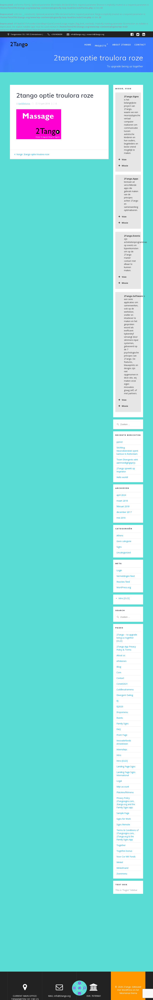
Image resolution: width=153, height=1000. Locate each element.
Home (87, 44)
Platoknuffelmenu (125, 792)
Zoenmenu (122, 873)
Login (119, 570)
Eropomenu (122, 712)
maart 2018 (122, 500)
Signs (119, 546)
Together (121, 845)
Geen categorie (124, 541)
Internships (122, 749)
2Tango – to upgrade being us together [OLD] (127, 637)
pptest (120, 442)
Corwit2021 (122, 683)
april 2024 (121, 495)
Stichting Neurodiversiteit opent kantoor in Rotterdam (127, 450)
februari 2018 (123, 506)
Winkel (120, 862)
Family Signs (122, 723)
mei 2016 (121, 517)
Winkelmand (122, 868)
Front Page (122, 734)
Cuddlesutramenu (125, 689)
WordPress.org (124, 587)
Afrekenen (121, 661)
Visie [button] (124, 159)
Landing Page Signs (126, 766)
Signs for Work (124, 818)
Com (119, 672)
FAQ (119, 729)
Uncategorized (124, 552)
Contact (140, 44)
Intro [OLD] (124, 598)
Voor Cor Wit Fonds (126, 856)
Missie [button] (125, 165)
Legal (119, 781)
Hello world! (122, 477)
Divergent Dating (125, 695)
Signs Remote (123, 824)
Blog (119, 666)
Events (120, 717)
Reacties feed (123, 581)
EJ (117, 700)
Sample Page (123, 813)
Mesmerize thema (128, 993)
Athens (120, 535)
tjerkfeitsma (24, 103)
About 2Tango (121, 44)
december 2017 (124, 512)
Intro (119, 755)
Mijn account (123, 786)
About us (121, 655)
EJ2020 (120, 706)
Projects (100, 45)
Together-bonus (124, 850)
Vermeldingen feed (126, 576)
